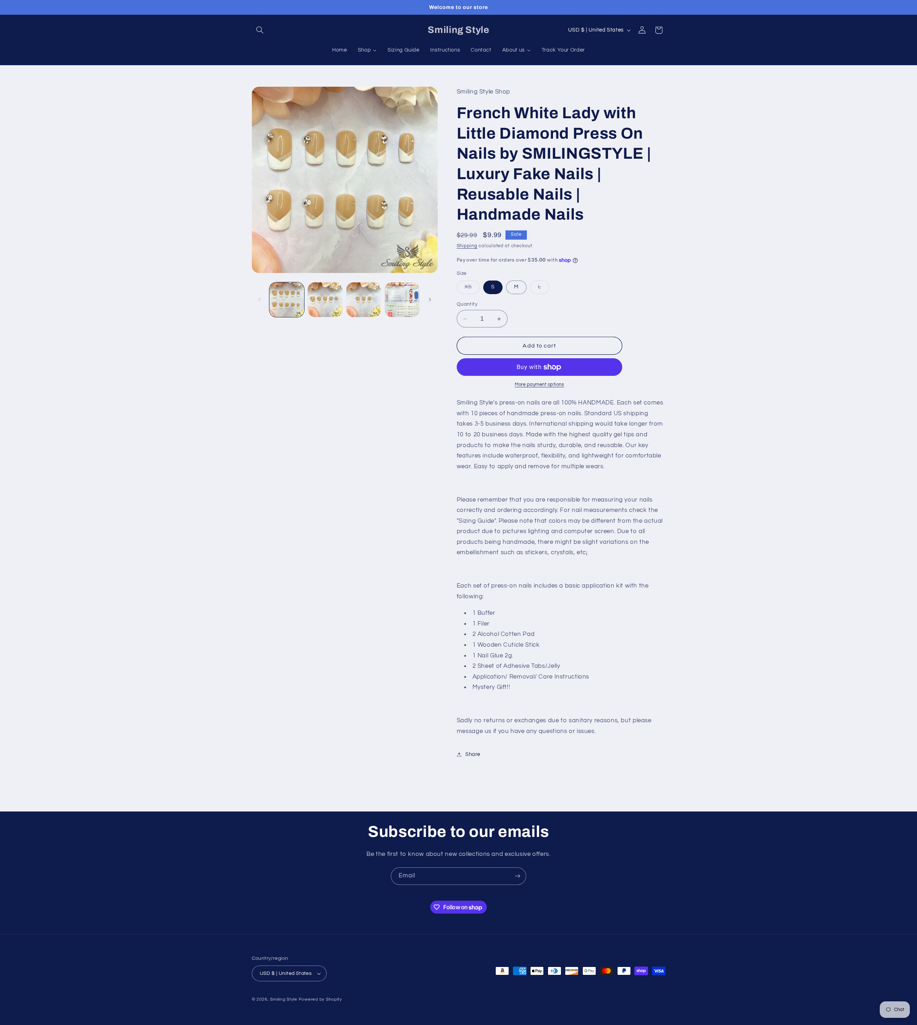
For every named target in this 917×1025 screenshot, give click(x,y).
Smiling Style (283, 999)
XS (472, 289)
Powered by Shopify (320, 999)
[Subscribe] (517, 876)
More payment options (539, 385)
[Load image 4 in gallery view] (402, 299)
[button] (260, 30)
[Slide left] (260, 300)
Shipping (467, 246)
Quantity (467, 304)
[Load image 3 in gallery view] (363, 299)
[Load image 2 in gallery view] (325, 299)
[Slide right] (430, 300)
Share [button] (472, 754)
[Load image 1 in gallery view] (286, 299)
